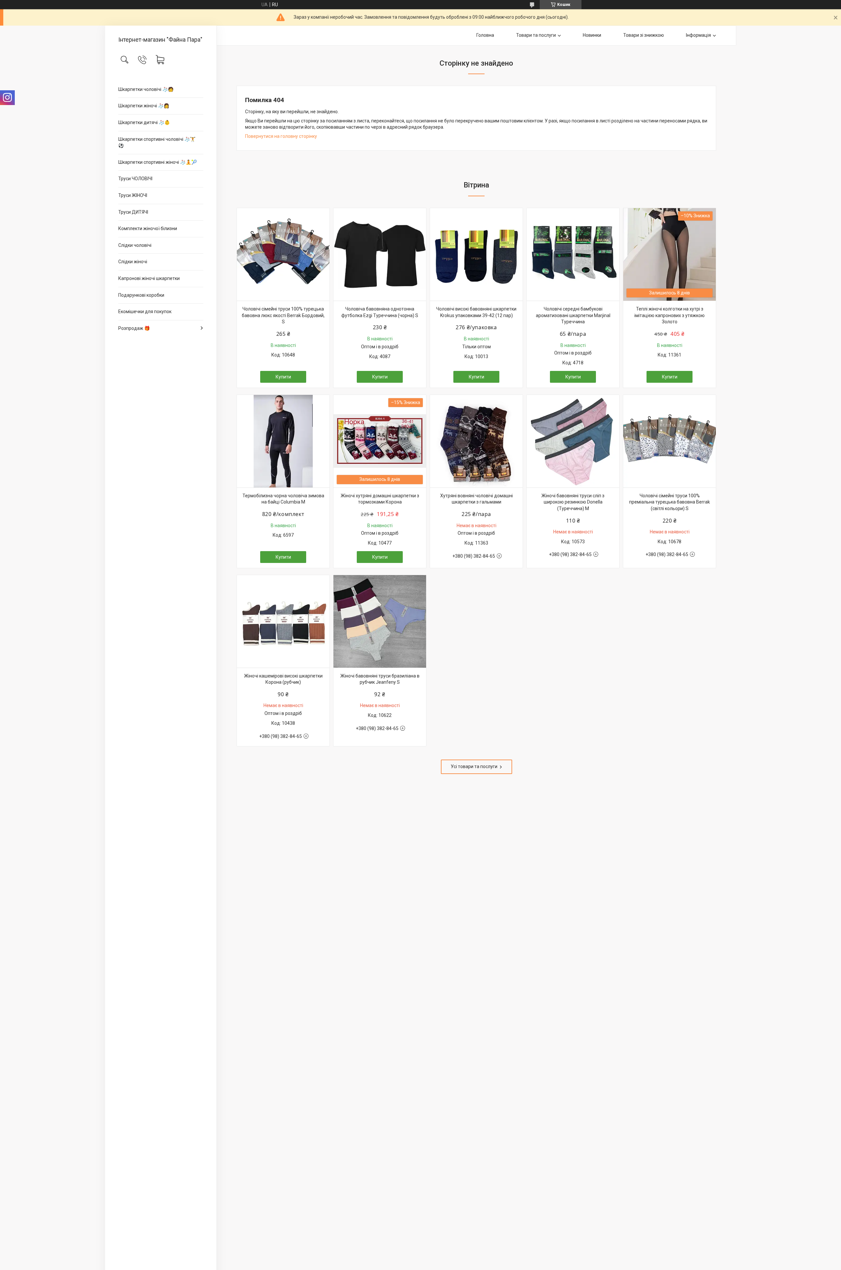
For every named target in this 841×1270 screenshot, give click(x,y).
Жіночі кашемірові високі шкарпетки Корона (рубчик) (283, 679)
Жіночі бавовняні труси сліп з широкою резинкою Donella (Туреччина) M (572, 502)
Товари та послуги (536, 35)
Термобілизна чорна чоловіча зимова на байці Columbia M (283, 499)
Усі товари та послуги (474, 766)
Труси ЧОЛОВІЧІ (135, 178)
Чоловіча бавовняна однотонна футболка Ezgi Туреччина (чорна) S (379, 312)
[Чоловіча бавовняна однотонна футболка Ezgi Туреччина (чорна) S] (379, 254)
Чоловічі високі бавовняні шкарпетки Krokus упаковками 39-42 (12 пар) (476, 312)
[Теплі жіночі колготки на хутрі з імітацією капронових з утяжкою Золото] (669, 254)
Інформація (698, 35)
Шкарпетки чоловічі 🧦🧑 (145, 89)
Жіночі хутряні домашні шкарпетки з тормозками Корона (380, 499)
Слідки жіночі (132, 261)
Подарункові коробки (141, 295)
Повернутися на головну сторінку (281, 136)
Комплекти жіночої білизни (147, 228)
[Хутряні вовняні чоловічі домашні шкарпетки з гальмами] (476, 441)
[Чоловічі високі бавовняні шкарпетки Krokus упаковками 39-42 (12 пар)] (476, 254)
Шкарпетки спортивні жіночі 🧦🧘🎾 (157, 162)
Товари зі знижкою (643, 35)
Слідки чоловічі (134, 245)
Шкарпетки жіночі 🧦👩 (143, 105)
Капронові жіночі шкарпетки (149, 278)
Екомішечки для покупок (144, 311)
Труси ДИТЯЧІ (133, 212)
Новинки (592, 35)
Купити (283, 376)
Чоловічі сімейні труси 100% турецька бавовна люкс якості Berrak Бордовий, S (283, 315)
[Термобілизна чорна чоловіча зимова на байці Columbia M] (283, 441)
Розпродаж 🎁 (134, 328)
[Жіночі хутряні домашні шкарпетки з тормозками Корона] (379, 441)
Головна (485, 35)
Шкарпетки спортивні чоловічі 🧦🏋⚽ (156, 142)
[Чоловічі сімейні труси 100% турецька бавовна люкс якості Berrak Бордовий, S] (283, 254)
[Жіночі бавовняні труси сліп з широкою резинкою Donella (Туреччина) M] (573, 441)
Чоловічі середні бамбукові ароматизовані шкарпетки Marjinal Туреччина (573, 315)
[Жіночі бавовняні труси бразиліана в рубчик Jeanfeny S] (379, 621)
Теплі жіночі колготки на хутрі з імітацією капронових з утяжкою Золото (669, 315)
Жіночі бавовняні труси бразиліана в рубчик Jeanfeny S (380, 679)
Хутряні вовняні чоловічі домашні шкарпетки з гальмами (476, 499)
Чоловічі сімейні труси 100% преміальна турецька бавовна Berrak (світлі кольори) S (669, 502)
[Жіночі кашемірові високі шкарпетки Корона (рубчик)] (283, 621)
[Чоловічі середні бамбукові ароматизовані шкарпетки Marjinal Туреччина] (573, 254)
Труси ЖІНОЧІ (132, 195)
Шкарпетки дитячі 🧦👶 (144, 122)
